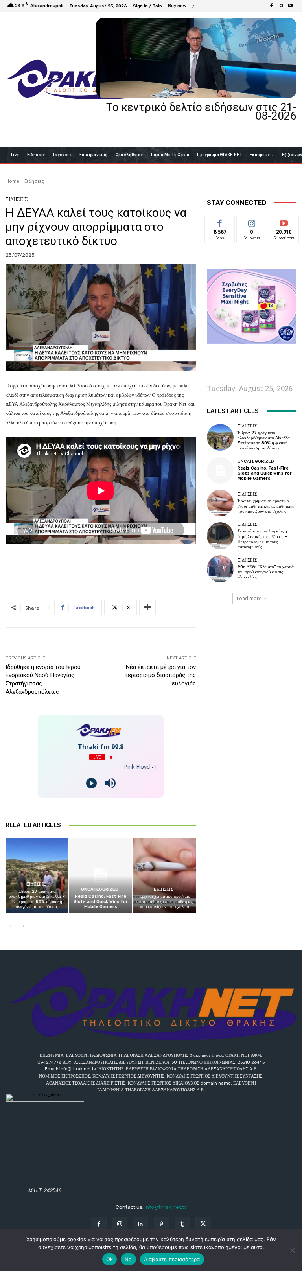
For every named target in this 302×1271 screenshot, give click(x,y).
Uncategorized (99, 889)
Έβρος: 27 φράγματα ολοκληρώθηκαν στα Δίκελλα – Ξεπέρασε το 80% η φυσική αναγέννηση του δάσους (37, 899)
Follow (252, 222)
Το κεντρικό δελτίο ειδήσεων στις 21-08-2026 (201, 111)
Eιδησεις (34, 181)
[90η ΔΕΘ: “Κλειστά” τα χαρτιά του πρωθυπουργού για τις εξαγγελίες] (220, 568)
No (128, 1259)
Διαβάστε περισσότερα (172, 1259)
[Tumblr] (182, 1224)
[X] (203, 1224)
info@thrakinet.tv (166, 1207)
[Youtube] (290, 6)
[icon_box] (181, 6)
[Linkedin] (140, 1224)
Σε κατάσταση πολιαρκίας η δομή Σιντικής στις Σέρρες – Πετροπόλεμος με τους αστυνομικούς (262, 539)
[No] (292, 1250)
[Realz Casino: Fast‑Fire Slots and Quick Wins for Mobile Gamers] (100, 875)
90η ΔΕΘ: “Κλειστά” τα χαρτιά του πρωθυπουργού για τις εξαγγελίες (266, 572)
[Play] (91, 783)
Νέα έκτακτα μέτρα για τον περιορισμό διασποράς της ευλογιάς (160, 675)
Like (220, 222)
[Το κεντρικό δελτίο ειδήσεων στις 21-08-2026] (196, 58)
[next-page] (23, 926)
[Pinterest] (161, 1224)
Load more (249, 598)
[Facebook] (271, 6)
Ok (109, 1259)
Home (12, 181)
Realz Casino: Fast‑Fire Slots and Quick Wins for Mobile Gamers (101, 901)
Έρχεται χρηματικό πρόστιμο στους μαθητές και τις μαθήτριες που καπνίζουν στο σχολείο (164, 901)
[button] (287, 154)
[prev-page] (10, 926)
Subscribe (284, 222)
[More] (147, 607)
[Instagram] (280, 6)
